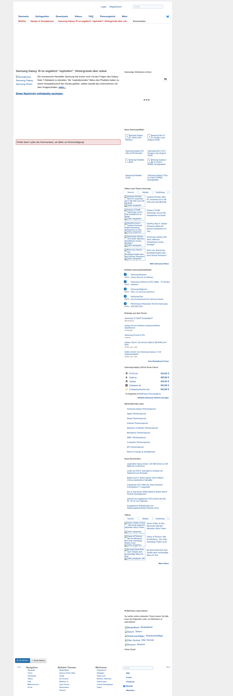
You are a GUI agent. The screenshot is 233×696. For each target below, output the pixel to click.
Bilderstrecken (33, 684)
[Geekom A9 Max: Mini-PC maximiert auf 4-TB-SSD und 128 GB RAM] (135, 201)
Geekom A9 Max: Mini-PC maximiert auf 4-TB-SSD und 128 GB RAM (157, 199)
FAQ (91, 16)
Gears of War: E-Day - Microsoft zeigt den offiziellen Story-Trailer (156, 526)
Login (103, 6)
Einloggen (100, 673)
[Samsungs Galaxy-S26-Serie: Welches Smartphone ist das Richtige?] (135, 241)
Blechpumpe (129, 321)
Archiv (30, 687)
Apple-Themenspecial (136, 414)
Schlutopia (129, 330)
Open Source (64, 684)
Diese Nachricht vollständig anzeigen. (39, 93)
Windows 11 (63, 682)
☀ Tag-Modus (22, 660)
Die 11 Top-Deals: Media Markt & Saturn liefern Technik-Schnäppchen (147, 493)
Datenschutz (102, 682)
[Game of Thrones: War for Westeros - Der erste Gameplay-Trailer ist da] (135, 541)
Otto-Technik (147, 640)
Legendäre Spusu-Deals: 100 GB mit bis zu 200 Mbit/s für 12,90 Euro (147, 465)
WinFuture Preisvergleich (150, 394)
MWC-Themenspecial (136, 437)
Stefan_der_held (131, 347)
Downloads (62, 16)
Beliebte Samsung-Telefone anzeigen (153, 398)
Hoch (19, 667)
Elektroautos (64, 687)
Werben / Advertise (104, 679)
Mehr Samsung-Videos (159, 264)
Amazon (141, 644)
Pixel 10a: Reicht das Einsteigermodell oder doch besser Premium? (157, 253)
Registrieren (116, 6)
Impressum (101, 676)
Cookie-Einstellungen (105, 684)
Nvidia (61, 676)
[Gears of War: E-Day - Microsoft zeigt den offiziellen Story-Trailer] (135, 527)
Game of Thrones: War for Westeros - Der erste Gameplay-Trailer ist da (157, 539)
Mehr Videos (164, 563)
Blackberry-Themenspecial (138, 433)
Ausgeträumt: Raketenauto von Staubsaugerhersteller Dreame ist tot (143, 507)
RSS (128, 673)
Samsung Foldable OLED (133, 169)
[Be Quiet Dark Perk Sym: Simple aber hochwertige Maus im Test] (135, 554)
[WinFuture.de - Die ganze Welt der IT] (42, 8)
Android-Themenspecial (137, 423)
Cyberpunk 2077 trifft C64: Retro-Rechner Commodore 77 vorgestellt (145, 486)
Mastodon (130, 690)
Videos (78, 16)
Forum (129, 677)
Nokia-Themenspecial (136, 418)
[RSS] (158, 16)
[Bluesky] (167, 16)
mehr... (62, 87)
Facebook (130, 682)
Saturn (138, 631)
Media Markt (64, 670)
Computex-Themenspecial (138, 442)
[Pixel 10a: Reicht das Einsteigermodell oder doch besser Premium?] (135, 254)
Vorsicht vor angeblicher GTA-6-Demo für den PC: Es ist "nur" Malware (146, 500)
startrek (128, 337)
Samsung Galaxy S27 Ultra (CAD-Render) (134, 144)
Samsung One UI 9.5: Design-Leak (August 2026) (157, 146)
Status (99, 687)
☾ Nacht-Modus (38, 660)
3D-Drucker (63, 679)
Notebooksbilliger (154, 635)
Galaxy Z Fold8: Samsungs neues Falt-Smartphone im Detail (156, 213)
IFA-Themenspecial (135, 447)
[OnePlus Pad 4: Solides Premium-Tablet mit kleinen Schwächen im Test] (135, 228)
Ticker (30, 673)
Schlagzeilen (42, 16)
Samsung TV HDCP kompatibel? (139, 318)
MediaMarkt (146, 627)
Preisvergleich (107, 16)
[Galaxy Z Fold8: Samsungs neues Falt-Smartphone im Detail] (135, 214)
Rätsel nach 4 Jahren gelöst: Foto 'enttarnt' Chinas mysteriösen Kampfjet (145, 479)
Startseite (23, 16)
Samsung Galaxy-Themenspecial (141, 409)
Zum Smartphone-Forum (158, 361)
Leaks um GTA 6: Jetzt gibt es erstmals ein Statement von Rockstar (145, 472)
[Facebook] (163, 16)
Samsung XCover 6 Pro (135, 335)
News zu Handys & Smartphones (141, 452)
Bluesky (129, 686)
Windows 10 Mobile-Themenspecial (142, 428)
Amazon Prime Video (67, 673)
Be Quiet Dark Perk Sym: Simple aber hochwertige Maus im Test (157, 552)
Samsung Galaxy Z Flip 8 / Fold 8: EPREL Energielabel (158, 170)
